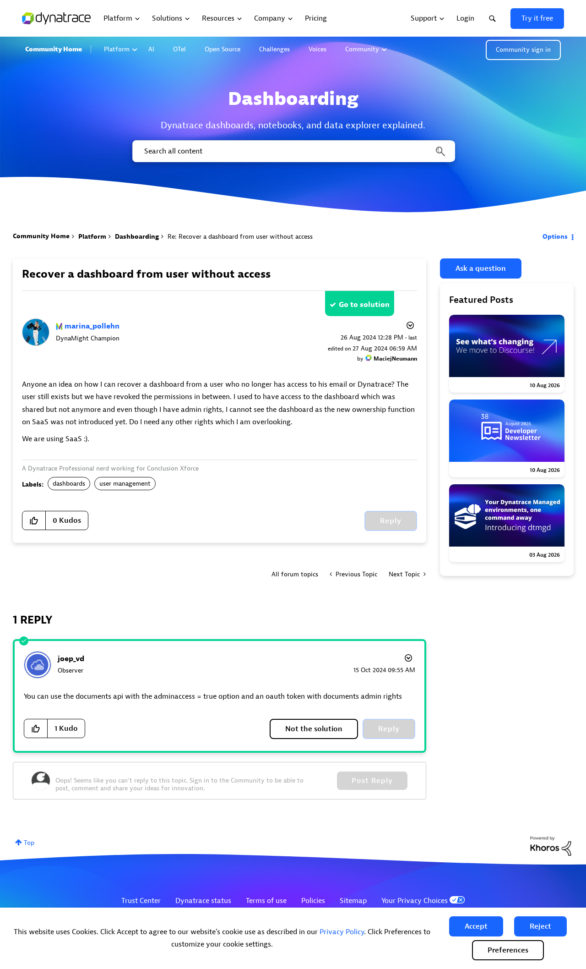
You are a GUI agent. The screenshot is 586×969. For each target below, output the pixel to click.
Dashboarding (137, 237)
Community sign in (523, 50)
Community (362, 49)
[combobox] (293, 151)
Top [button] (29, 843)
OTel (179, 49)
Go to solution (364, 304)
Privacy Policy (342, 931)
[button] (476, 926)
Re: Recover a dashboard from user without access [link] (240, 237)
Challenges (274, 49)
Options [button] (555, 237)
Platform (117, 49)
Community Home (53, 49)
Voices (317, 49)
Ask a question (481, 268)
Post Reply (372, 780)
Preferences (508, 950)
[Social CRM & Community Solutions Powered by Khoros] (550, 845)
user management (125, 483)
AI (151, 49)
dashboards (69, 483)
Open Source (222, 49)
